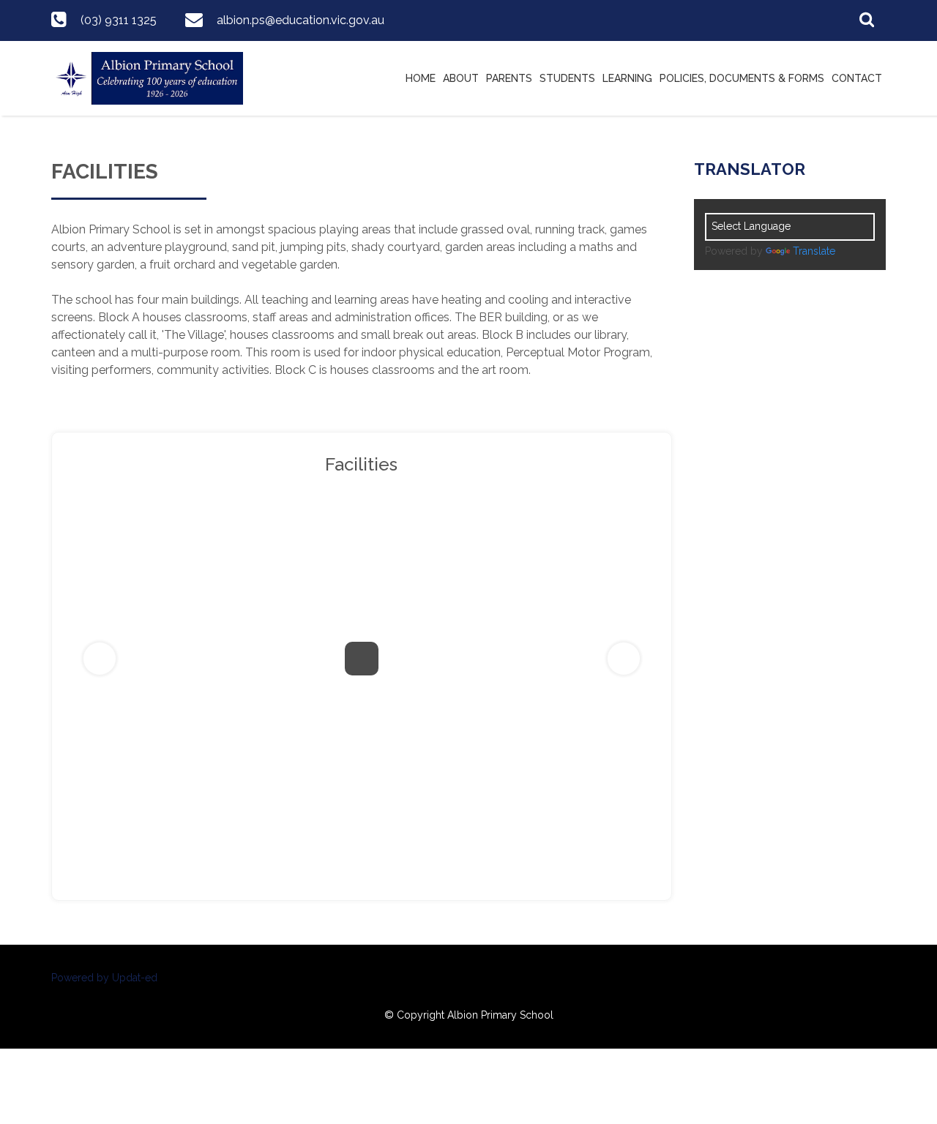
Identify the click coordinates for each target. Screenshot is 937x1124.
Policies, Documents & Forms (742, 78)
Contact (857, 78)
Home (421, 78)
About (461, 78)
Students (567, 78)
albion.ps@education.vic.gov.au (300, 20)
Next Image (624, 658)
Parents (509, 78)
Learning (627, 78)
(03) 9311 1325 (119, 20)
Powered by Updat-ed (104, 978)
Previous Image (99, 658)
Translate (814, 251)
